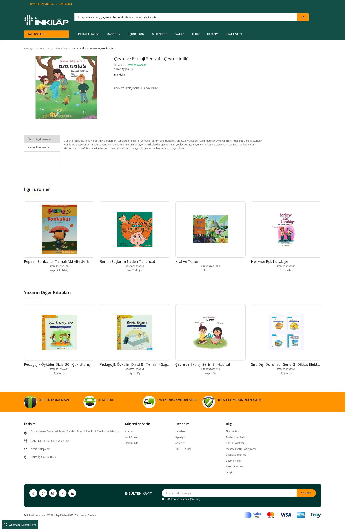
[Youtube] (62, 493)
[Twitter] (43, 493)
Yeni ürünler (132, 437)
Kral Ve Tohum (188, 261)
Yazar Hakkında (38, 147)
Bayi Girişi (65, 4)
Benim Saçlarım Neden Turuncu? (127, 261)
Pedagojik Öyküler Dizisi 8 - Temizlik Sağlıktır (137, 364)
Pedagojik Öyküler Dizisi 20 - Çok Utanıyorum (62, 364)
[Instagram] (53, 493)
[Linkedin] (72, 493)
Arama (129, 431)
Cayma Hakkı (233, 460)
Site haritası (232, 431)
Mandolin (119, 74)
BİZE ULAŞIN (183, 449)
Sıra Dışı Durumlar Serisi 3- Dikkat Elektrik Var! (290, 364)
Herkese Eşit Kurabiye (269, 261)
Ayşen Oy (127, 69)
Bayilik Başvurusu (42, 4)
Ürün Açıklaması (39, 139)
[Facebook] (33, 493)
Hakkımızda (131, 443)
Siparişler (180, 437)
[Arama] (303, 17)
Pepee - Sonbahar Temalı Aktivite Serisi (57, 261)
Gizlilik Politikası (235, 443)
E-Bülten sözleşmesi (177, 499)
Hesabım (180, 431)
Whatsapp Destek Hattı (22, 524)
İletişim (230, 472)
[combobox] (169, 17)
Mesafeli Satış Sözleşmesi (241, 449)
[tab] (42, 139)
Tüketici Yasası (234, 466)
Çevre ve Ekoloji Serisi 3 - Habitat (202, 364)
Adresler (180, 443)
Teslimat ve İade (235, 437)
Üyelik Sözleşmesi (236, 454)
